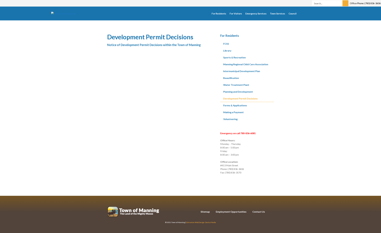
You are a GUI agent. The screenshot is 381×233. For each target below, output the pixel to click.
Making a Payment (233, 112)
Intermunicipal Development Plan (241, 71)
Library (227, 50)
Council (292, 13)
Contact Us (258, 211)
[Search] (345, 3)
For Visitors (236, 13)
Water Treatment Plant (236, 84)
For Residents (219, 13)
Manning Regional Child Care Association (245, 64)
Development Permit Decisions (240, 98)
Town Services (277, 13)
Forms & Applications (235, 105)
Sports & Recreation (234, 57)
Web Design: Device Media (205, 222)
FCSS (226, 43)
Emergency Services (255, 13)
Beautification (231, 78)
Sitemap (205, 211)
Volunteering (230, 119)
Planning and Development (238, 91)
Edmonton (190, 222)
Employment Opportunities (231, 211)
